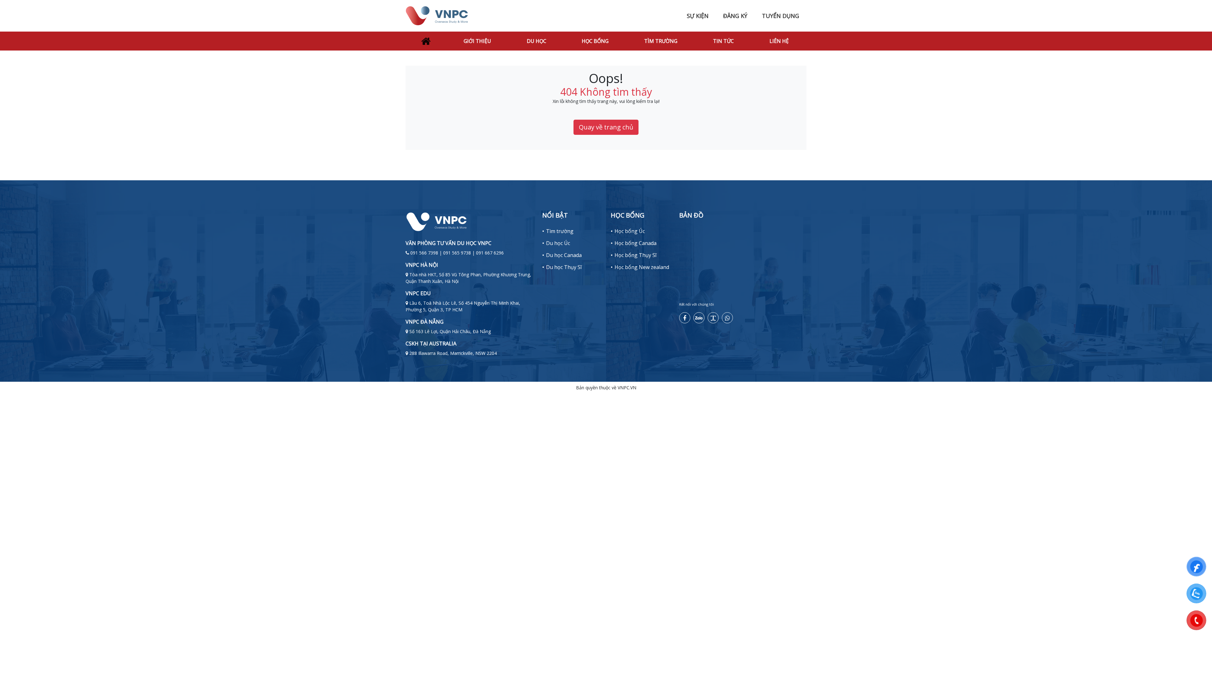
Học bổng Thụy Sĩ (635, 255)
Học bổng (595, 41)
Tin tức (723, 41)
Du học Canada (564, 255)
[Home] (426, 41)
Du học (536, 41)
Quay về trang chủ (606, 127)
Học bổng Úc (630, 231)
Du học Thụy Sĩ (564, 267)
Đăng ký (735, 16)
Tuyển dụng (780, 16)
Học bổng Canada (635, 243)
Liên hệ (779, 41)
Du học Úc (558, 243)
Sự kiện (698, 16)
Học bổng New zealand (642, 267)
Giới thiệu (477, 41)
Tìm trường (660, 41)
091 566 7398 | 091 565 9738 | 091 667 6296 (457, 253)
